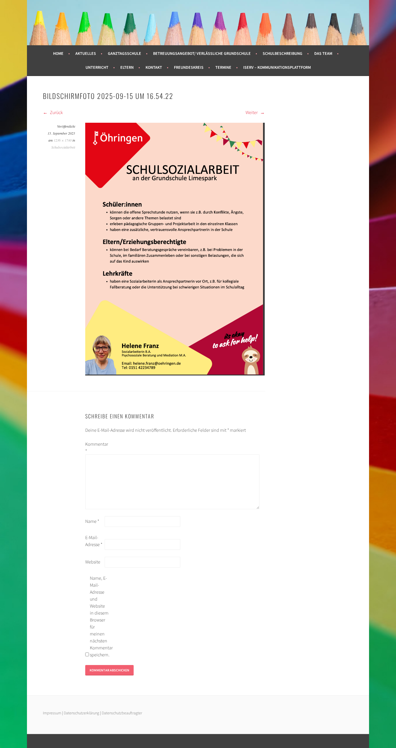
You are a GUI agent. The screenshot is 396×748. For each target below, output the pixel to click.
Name (92, 521)
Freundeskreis (189, 67)
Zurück (56, 112)
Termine (223, 67)
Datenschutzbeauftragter (122, 713)
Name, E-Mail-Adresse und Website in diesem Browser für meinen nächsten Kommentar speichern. (99, 616)
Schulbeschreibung (282, 53)
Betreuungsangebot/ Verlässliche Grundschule (202, 53)
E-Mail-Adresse (93, 540)
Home (58, 53)
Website (92, 562)
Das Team (323, 53)
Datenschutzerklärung (82, 713)
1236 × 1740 (63, 140)
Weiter (252, 112)
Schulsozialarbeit (63, 147)
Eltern (127, 67)
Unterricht (97, 67)
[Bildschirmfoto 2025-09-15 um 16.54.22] (175, 374)
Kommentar (94, 447)
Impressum (52, 713)
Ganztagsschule (124, 53)
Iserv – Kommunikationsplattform (277, 67)
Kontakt (154, 67)
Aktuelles (85, 53)
